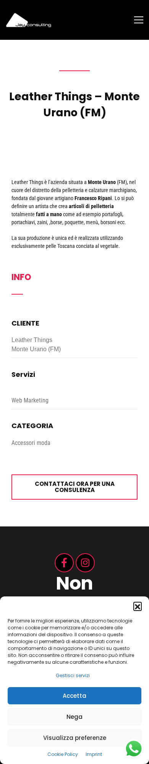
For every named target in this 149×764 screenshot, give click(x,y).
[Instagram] (85, 562)
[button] (137, 606)
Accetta (74, 696)
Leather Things (27, 182)
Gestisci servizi (73, 675)
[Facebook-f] (64, 562)
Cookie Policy (62, 754)
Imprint (94, 754)
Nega (74, 717)
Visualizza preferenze (74, 738)
